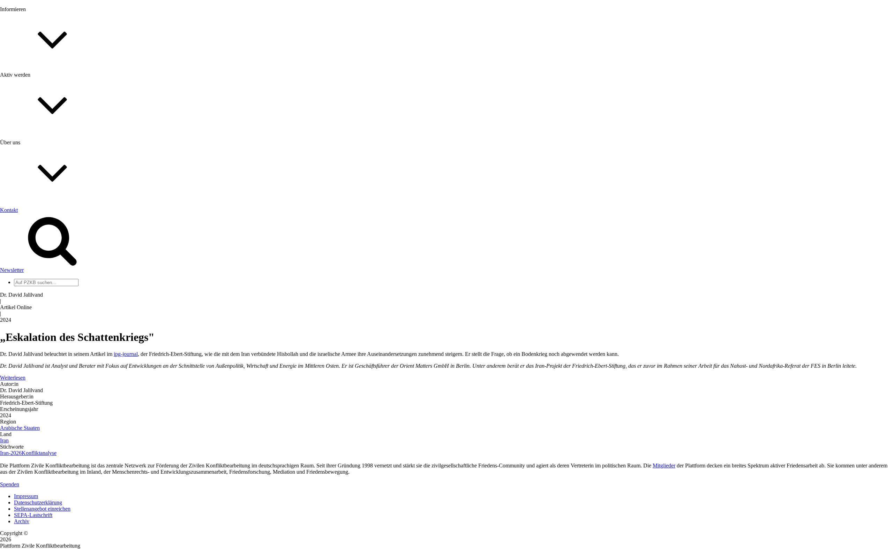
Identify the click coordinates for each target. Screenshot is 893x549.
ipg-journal (126, 354)
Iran (4, 440)
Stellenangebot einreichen (42, 509)
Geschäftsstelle (30, 270)
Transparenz (27, 236)
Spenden (9, 484)
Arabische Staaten (20, 428)
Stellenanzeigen (31, 106)
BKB (20, 341)
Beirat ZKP (26, 328)
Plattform (24, 81)
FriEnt (21, 322)
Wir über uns (28, 224)
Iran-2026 (11, 453)
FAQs (20, 174)
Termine (23, 94)
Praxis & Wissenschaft (38, 202)
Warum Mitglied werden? (42, 162)
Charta (21, 230)
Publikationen (29, 112)
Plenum (22, 288)
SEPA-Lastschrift (33, 515)
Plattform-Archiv (32, 124)
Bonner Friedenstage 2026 (43, 100)
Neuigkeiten (27, 75)
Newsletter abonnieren (38, 87)
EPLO (21, 334)
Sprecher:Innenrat (33, 276)
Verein (21, 282)
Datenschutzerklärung (38, 502)
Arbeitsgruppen (31, 295)
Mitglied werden (32, 156)
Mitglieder (25, 168)
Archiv (21, 521)
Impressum (26, 496)
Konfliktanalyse (39, 453)
